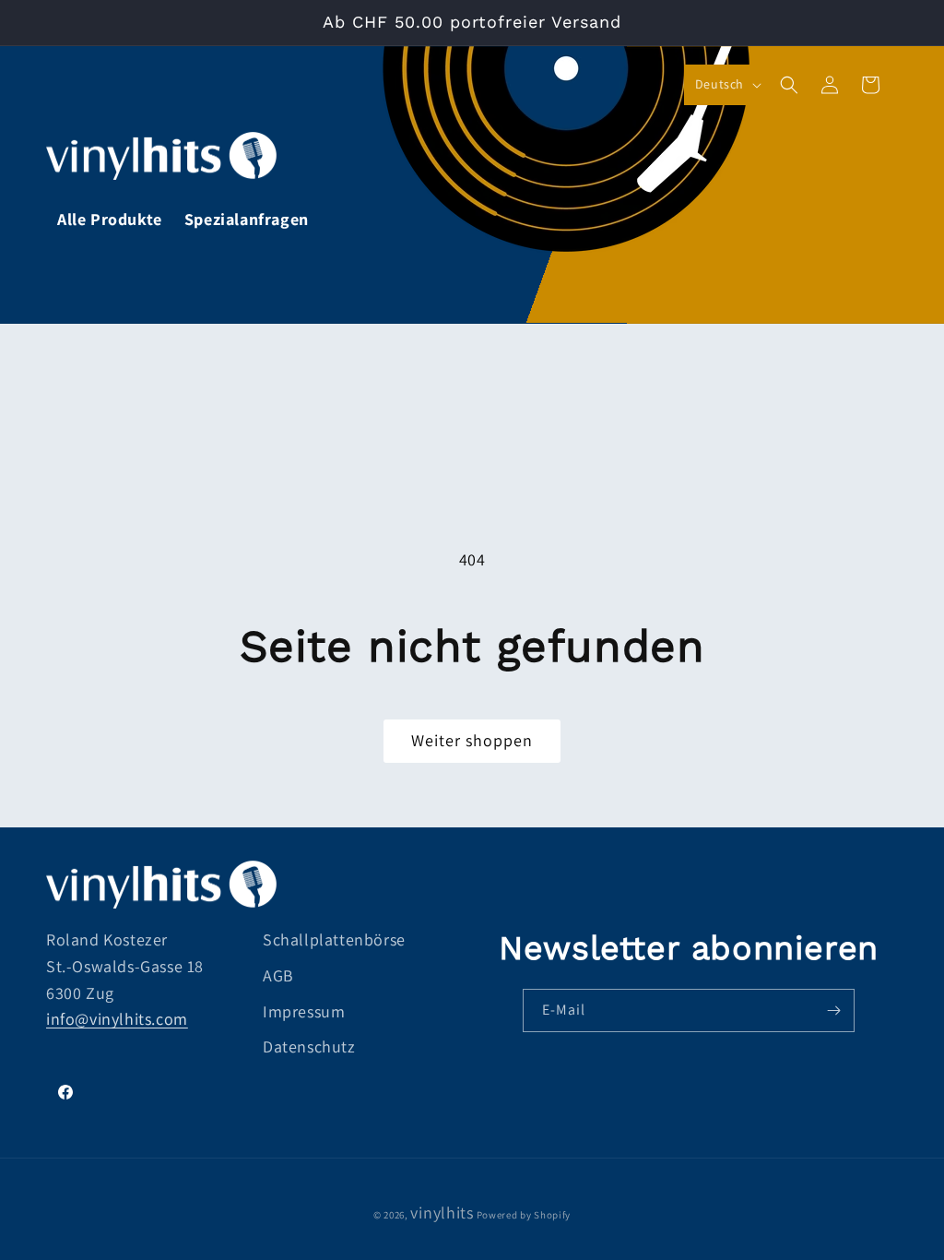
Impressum (304, 1011)
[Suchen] (789, 85)
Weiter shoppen (472, 740)
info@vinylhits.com (117, 1018)
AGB (278, 975)
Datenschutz (309, 1046)
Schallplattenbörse (334, 939)
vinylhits (441, 1212)
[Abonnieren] (833, 1010)
